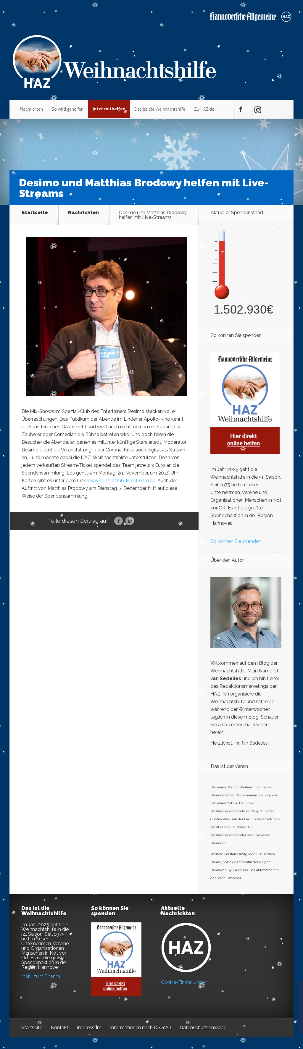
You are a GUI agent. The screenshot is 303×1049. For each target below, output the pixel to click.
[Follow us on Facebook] (240, 109)
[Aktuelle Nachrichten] (186, 947)
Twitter (129, 521)
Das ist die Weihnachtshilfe (159, 109)
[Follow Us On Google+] (255, 109)
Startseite (35, 212)
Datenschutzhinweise (203, 1027)
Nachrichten (31, 109)
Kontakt (59, 1027)
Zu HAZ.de (204, 109)
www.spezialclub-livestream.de (120, 480)
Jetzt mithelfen (108, 109)
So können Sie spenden (235, 541)
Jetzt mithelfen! (267, 1003)
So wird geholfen (67, 109)
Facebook (118, 521)
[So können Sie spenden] (245, 452)
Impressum (89, 1027)
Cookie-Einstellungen (184, 982)
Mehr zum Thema (40, 976)
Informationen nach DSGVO (140, 1027)
